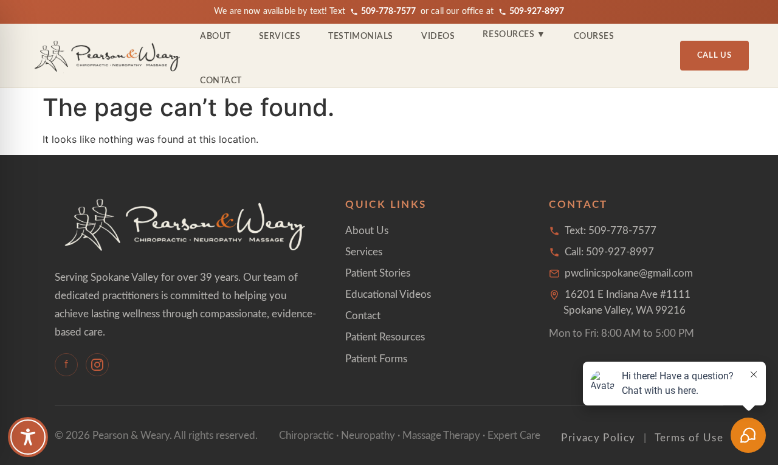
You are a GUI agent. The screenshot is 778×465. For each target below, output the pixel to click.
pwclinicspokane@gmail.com (629, 273)
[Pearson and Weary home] (108, 56)
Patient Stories (377, 273)
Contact (221, 81)
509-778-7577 (388, 11)
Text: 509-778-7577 (610, 231)
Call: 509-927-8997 (609, 252)
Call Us (714, 56)
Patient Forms (376, 359)
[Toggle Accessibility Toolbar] (28, 437)
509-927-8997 (536, 11)
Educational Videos (388, 294)
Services (279, 36)
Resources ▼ (514, 34)
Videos (438, 36)
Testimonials (360, 36)
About (215, 36)
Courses (594, 36)
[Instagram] (97, 364)
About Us (366, 231)
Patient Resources (385, 337)
